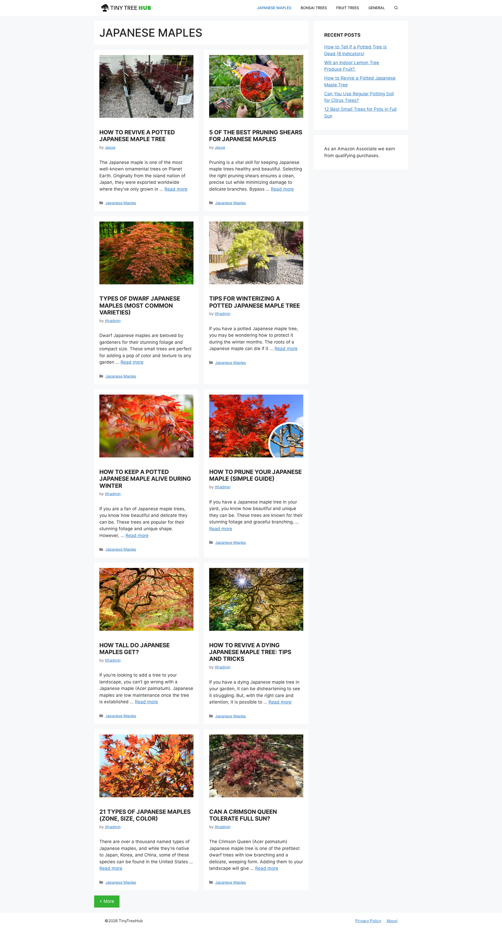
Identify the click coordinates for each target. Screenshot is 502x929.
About (391, 920)
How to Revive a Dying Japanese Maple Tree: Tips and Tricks (250, 652)
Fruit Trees (347, 7)
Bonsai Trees (314, 7)
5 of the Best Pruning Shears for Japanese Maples (255, 135)
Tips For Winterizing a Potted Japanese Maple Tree (254, 302)
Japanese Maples (274, 7)
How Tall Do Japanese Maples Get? (134, 648)
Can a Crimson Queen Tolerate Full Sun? (243, 815)
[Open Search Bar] (396, 8)
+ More (106, 901)
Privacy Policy (368, 920)
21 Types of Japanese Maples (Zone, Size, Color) (145, 815)
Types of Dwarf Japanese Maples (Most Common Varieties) (139, 305)
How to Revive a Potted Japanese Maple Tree (137, 135)
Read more (175, 189)
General (376, 7)
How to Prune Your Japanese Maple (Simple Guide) (255, 475)
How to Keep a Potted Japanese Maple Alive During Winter (145, 478)
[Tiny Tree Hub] (125, 8)
